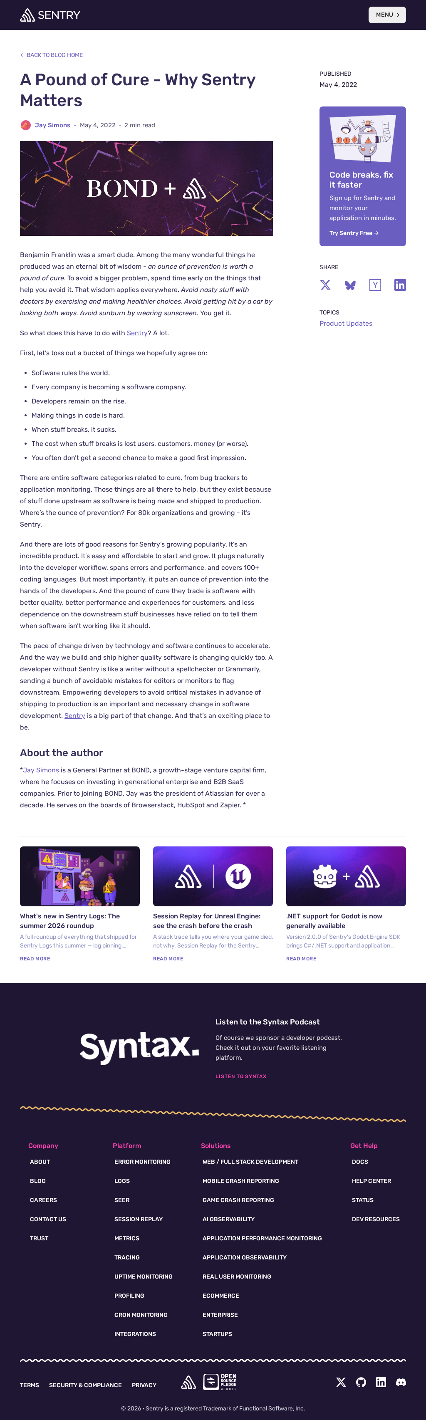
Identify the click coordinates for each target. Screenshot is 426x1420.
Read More (35, 959)
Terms (29, 1385)
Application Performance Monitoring (262, 1238)
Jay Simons (52, 125)
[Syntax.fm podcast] (139, 1048)
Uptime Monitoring (143, 1276)
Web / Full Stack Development (250, 1161)
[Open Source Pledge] (220, 1382)
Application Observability (245, 1257)
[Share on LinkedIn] (400, 285)
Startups (217, 1334)
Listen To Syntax (241, 1076)
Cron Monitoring (141, 1315)
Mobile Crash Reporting (241, 1181)
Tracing (127, 1257)
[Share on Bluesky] (350, 285)
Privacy (144, 1385)
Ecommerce (221, 1295)
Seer (121, 1200)
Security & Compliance (85, 1385)
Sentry (137, 333)
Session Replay (138, 1219)
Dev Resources (376, 1219)
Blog (38, 1181)
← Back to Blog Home (51, 55)
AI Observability (229, 1219)
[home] (188, 1382)
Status (363, 1200)
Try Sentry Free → (354, 233)
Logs (122, 1181)
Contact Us (48, 1219)
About (40, 1161)
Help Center (371, 1181)
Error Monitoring (142, 1161)
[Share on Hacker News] (375, 285)
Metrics (126, 1238)
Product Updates (346, 323)
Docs (360, 1161)
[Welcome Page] (50, 15)
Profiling (129, 1295)
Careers (43, 1200)
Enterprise (220, 1315)
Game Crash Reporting (238, 1200)
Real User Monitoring (237, 1276)
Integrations (135, 1334)
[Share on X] (325, 285)
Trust (39, 1238)
